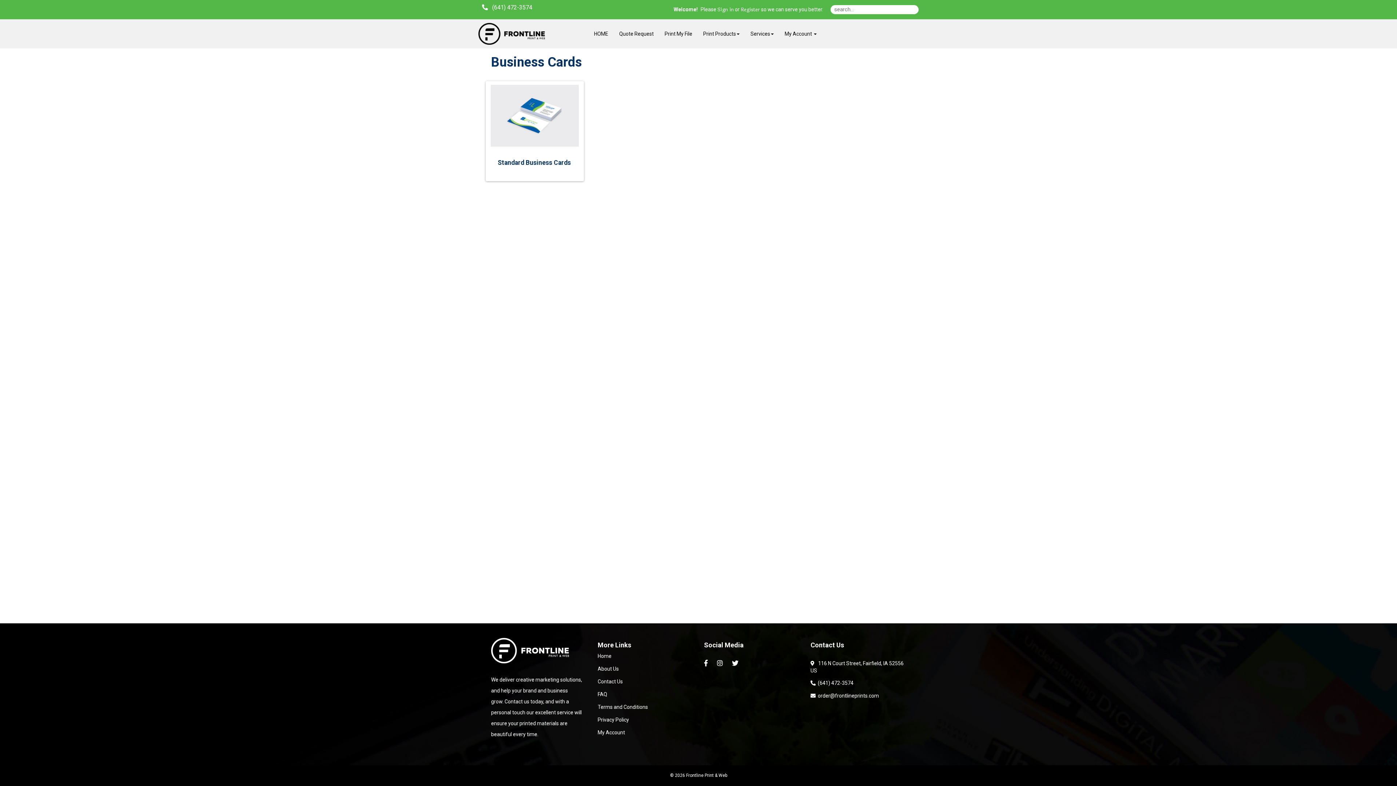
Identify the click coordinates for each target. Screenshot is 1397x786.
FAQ (602, 694)
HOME (601, 34)
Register (750, 9)
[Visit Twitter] (736, 663)
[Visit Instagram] (721, 663)
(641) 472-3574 (834, 683)
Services (760, 34)
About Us (608, 669)
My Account (611, 732)
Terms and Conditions (623, 707)
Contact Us (610, 681)
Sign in (725, 9)
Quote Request (636, 34)
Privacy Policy (613, 720)
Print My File (678, 34)
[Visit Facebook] (707, 663)
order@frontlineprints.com (847, 696)
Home (605, 656)
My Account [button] (799, 34)
